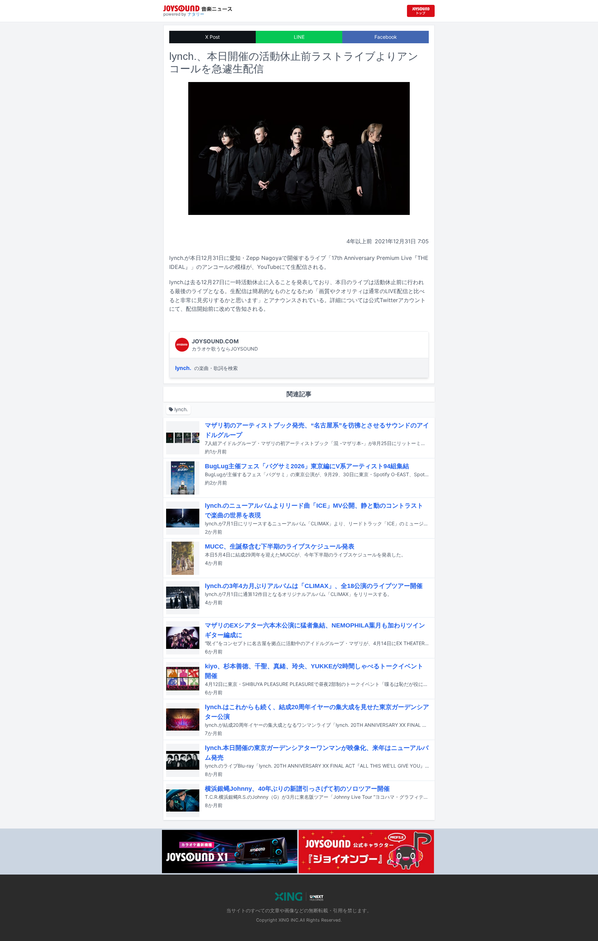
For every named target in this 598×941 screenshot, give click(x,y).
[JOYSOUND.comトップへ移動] (421, 11)
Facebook (385, 37)
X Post (212, 37)
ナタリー (196, 14)
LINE (299, 37)
